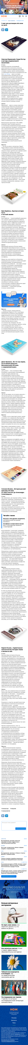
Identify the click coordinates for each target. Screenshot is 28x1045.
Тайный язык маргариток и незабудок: (10, 974)
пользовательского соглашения (8, 1040)
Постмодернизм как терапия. (12, 999)
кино (2, 862)
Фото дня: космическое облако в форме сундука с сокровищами (12, 848)
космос (3, 845)
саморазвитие (6, 811)
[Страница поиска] (23, 16)
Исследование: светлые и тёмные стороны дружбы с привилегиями (13, 853)
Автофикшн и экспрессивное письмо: (13, 525)
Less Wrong (7, 74)
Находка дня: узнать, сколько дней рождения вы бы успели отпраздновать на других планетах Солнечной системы (14, 872)
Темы (14, 1023)
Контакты (14, 1020)
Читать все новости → (8, 876)
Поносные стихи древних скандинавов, (14, 520)
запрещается (17, 1033)
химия (3, 856)
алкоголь (3, 838)
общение (13, 808)
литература (4, 20)
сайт (2, 869)
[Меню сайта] (26, 16)
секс (2, 851)
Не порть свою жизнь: (10, 926)
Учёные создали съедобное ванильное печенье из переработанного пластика (12, 859)
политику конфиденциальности (8, 1041)
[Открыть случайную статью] (20, 16)
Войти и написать (20, 828)
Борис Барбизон (11, 20)
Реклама (14, 1018)
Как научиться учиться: (11, 950)
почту (10, 1037)
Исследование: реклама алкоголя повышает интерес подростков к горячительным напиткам (10, 842)
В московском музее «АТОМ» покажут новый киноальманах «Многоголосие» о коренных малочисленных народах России (13, 865)
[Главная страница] (4, 16)
